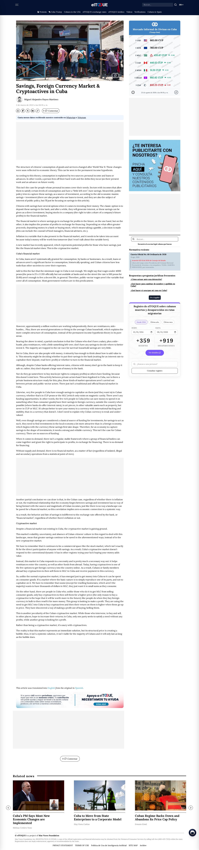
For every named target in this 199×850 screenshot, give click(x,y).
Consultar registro (154, 370)
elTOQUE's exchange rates (94, 12)
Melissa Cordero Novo (22, 828)
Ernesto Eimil (141, 824)
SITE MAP (133, 845)
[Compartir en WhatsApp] (18, 111)
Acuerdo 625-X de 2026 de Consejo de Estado (149, 260)
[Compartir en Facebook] (23, 111)
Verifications (139, 12)
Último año (154, 322)
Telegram (82, 117)
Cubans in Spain (155, 12)
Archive (143, 845)
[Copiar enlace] (37, 111)
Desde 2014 (141, 322)
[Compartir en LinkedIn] (33, 111)
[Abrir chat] (192, 832)
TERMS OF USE (82, 845)
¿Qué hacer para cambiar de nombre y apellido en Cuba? (153, 285)
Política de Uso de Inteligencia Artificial (109, 845)
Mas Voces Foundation (49, 835)
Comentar (50, 110)
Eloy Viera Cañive (82, 824)
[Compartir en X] (28, 111)
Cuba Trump (56, 12)
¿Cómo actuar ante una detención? (146, 279)
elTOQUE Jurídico (116, 12)
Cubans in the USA (72, 12)
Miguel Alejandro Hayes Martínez (41, 99)
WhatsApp (70, 117)
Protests (43, 12)
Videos (129, 12)
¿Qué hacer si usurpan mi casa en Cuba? (149, 290)
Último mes (168, 322)
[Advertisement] (70, 141)
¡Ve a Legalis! (155, 297)
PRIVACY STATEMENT (63, 845)
